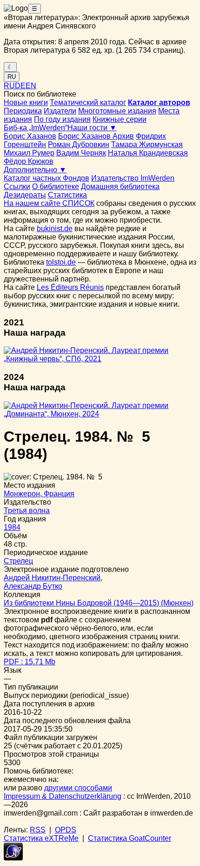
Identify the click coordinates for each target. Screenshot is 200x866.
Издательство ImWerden (132, 178)
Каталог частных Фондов (46, 178)
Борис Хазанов (30, 136)
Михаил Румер (29, 153)
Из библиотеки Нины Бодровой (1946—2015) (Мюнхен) (98, 603)
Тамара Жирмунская (147, 144)
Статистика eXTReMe (41, 838)
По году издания (62, 119)
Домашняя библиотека (120, 186)
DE (20, 86)
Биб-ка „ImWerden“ (35, 128)
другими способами (78, 788)
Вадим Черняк (81, 153)
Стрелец (18, 561)
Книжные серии (120, 119)
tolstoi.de (61, 262)
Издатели (60, 111)
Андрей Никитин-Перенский (52, 578)
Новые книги (26, 102)
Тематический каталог (88, 102)
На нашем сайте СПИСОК (49, 203)
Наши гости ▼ (92, 128)
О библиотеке (55, 186)
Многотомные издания (117, 111)
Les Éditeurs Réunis (70, 287)
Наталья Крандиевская (148, 153)
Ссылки (17, 186)
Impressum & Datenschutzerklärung (62, 796)
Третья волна (27, 510)
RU (11, 76)
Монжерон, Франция (39, 494)
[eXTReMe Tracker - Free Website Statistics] (13, 858)
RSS (38, 830)
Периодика (23, 111)
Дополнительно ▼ (35, 170)
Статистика (67, 195)
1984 (12, 527)
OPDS (65, 830)
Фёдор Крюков (28, 161)
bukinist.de (55, 228)
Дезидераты (25, 195)
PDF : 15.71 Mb (29, 662)
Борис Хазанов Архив (96, 136)
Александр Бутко (33, 586)
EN (31, 86)
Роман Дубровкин (78, 144)
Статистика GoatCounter (129, 838)
